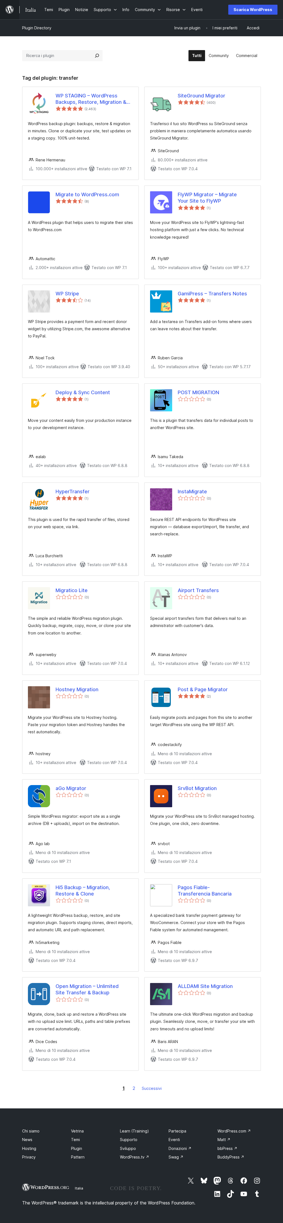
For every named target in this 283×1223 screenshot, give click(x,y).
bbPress (227, 1148)
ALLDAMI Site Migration (205, 986)
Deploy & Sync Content (83, 392)
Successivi (152, 1088)
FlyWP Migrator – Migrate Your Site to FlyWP (207, 198)
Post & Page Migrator (203, 689)
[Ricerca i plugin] (97, 55)
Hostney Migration (77, 689)
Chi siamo (31, 1131)
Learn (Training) (134, 1131)
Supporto (128, 1139)
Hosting (29, 1148)
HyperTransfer (73, 491)
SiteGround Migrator (201, 96)
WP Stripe (67, 293)
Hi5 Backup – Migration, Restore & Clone (83, 890)
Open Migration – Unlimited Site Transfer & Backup (87, 989)
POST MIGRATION (198, 392)
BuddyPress (231, 1157)
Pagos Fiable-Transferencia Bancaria (205, 890)
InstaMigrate (192, 491)
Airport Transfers (198, 590)
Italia (79, 1188)
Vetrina (77, 1131)
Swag (176, 1157)
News (27, 1139)
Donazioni (180, 1148)
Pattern (78, 1157)
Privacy (29, 1157)
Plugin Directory (36, 27)
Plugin (76, 1148)
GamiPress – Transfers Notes (212, 293)
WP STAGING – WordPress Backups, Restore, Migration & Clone (91, 99)
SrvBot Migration (197, 788)
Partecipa (177, 1131)
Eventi (174, 1139)
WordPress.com (234, 1131)
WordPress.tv (134, 1157)
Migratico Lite (72, 590)
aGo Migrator (71, 788)
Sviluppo (128, 1148)
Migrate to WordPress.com (87, 194)
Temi (75, 1139)
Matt (224, 1139)
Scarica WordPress (253, 9)
